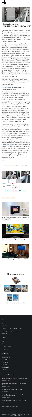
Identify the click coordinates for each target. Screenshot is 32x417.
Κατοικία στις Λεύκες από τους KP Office (12, 389)
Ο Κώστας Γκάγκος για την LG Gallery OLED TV (15, 259)
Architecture (5, 391)
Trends (11, 165)
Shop (3, 343)
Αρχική (3, 341)
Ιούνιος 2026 (5, 362)
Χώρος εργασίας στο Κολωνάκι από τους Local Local (15, 378)
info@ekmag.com (6, 414)
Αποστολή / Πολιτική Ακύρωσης (9, 331)
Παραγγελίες (5, 349)
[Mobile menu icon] (28, 3)
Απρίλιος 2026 (5, 367)
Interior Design (6, 380)
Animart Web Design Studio (16, 415)
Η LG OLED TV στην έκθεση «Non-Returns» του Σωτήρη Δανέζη (15, 218)
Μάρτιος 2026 (5, 369)
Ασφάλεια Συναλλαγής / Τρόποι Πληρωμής (12, 328)
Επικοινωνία (4, 333)
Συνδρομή (4, 325)
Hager (3, 160)
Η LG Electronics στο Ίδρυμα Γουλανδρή (13, 239)
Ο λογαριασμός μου (6, 346)
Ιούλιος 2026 (5, 359)
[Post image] (15, 209)
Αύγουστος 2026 (6, 357)
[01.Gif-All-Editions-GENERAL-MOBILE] (16, 288)
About (3, 323)
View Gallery (28, 13)
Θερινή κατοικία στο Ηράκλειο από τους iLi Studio (14, 400)
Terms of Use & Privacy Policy (17, 414)
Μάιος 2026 (4, 364)
